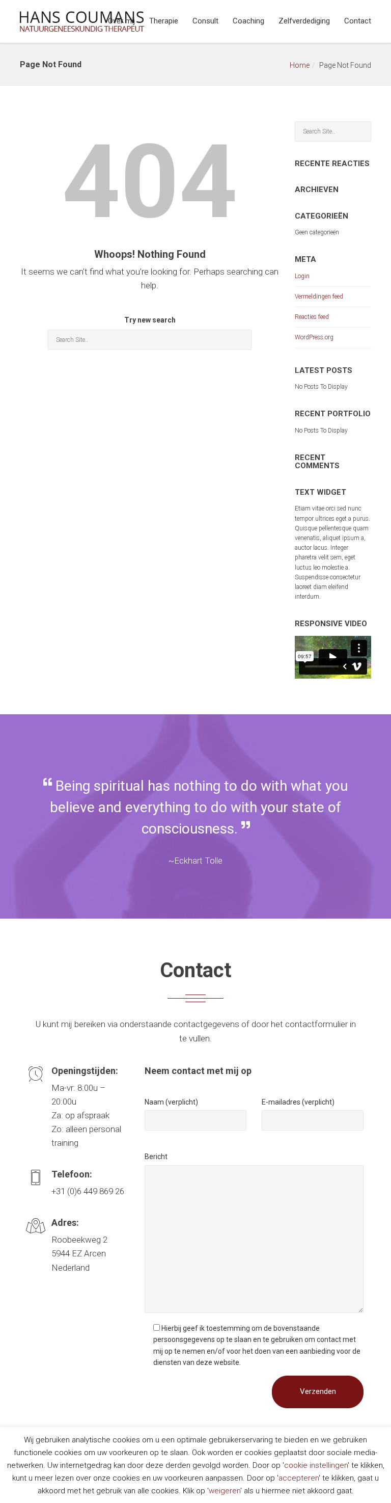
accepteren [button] (298, 1478)
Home (300, 65)
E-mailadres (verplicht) (298, 1102)
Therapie (163, 20)
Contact (357, 20)
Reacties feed (312, 316)
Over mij (121, 20)
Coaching (248, 20)
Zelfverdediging (304, 20)
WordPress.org (314, 337)
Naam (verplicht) (171, 1102)
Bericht (156, 1156)
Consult (205, 20)
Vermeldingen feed (319, 296)
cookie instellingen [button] (316, 1465)
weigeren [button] (224, 1490)
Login (302, 276)
